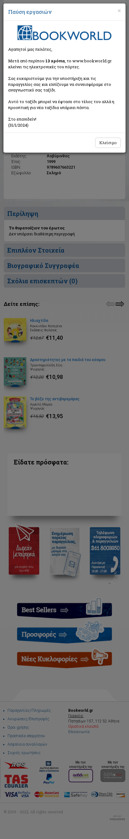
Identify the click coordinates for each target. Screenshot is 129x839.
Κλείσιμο (108, 142)
